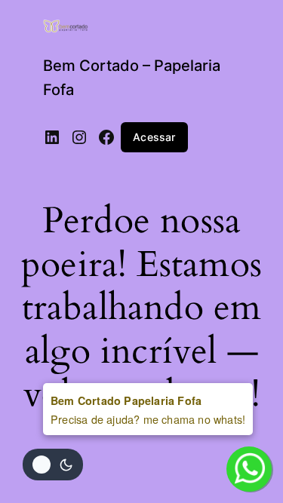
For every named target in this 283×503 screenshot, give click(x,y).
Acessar (154, 136)
